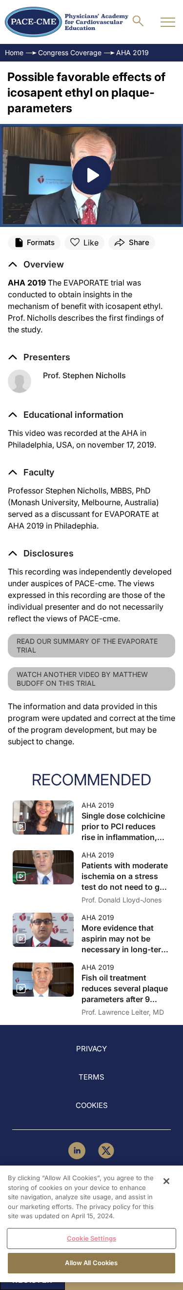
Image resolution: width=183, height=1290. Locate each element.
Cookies (92, 1105)
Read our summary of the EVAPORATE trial (87, 645)
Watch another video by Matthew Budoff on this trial (82, 678)
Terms (91, 1077)
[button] (65, 415)
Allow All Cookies (91, 1263)
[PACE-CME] (66, 22)
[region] (91, 1224)
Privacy (91, 1048)
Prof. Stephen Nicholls (84, 375)
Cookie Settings (91, 1238)
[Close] (166, 1181)
